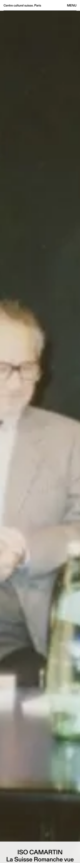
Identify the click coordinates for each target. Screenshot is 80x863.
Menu (71, 5)
